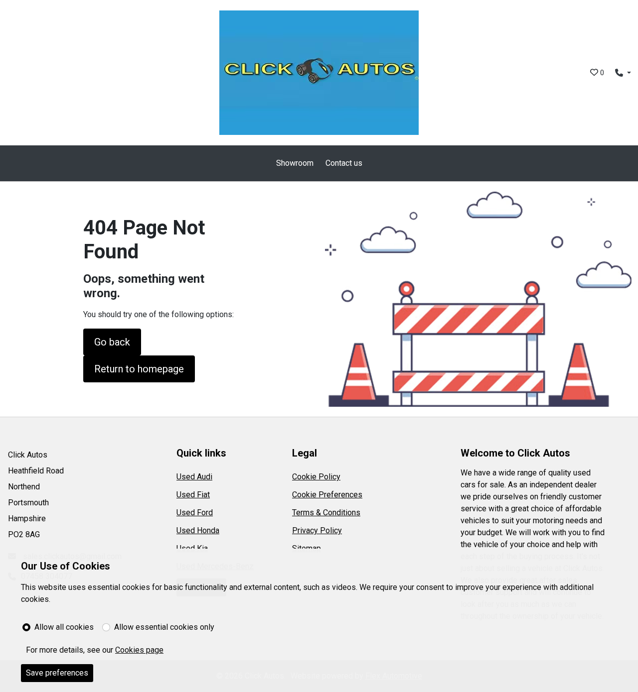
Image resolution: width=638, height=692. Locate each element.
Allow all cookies (64, 627)
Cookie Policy (316, 476)
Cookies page (139, 650)
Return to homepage (139, 369)
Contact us (343, 163)
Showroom (295, 163)
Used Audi (194, 476)
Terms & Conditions (326, 512)
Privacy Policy (317, 530)
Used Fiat (193, 494)
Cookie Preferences (327, 494)
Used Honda (197, 530)
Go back (112, 342)
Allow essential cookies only (164, 627)
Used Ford (194, 512)
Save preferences (57, 673)
